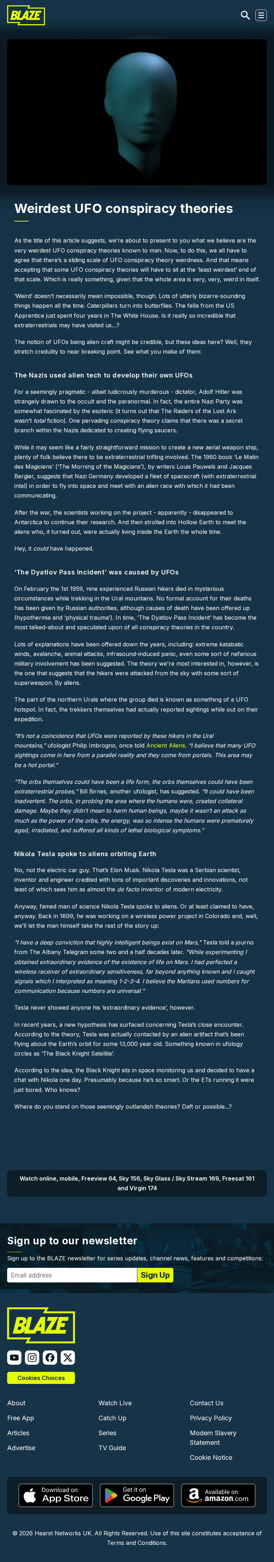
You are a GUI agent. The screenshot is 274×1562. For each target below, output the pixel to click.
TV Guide (112, 1448)
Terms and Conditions (136, 1542)
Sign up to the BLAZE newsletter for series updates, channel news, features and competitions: (135, 1258)
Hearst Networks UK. (64, 1533)
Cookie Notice (211, 1457)
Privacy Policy (211, 1418)
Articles (18, 1433)
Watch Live (115, 1403)
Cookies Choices (41, 1377)
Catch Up (112, 1418)
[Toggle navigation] (261, 15)
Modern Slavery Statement (213, 1437)
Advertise (21, 1448)
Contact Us (206, 1403)
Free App (20, 1418)
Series (107, 1433)
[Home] (26, 15)
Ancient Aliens (165, 745)
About (16, 1403)
